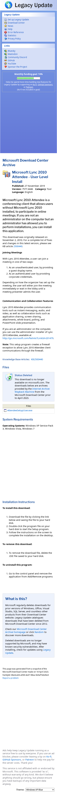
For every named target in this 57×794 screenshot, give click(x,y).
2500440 (17, 246)
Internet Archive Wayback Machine (32, 390)
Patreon (29, 87)
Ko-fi (35, 84)
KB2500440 (37, 359)
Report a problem (11, 678)
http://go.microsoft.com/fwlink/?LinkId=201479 (28, 338)
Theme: (20, 789)
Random (39, 632)
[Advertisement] (28, 122)
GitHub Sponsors (45, 84)
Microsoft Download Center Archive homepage (26, 630)
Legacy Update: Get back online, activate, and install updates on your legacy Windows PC (28, 5)
